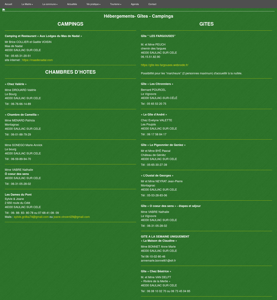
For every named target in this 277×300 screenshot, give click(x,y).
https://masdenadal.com (37, 60)
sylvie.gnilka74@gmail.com (31, 216)
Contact (152, 4)
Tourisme (115, 4)
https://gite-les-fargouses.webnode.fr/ (164, 65)
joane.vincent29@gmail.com (72, 216)
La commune (49, 4)
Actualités (72, 4)
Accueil (8, 4)
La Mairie (27, 4)
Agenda (135, 4)
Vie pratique (93, 4)
